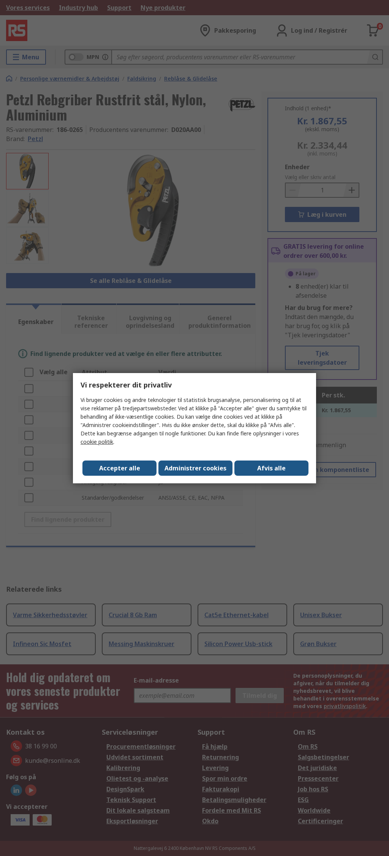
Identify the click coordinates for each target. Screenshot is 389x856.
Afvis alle (271, 468)
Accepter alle (119, 468)
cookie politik (97, 441)
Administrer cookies (195, 468)
